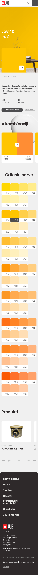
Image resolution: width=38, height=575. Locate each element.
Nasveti (7, 496)
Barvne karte (12, 77)
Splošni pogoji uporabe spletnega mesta (18, 562)
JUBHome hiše (11, 514)
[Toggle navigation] (35, 3)
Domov (4, 77)
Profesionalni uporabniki (10, 502)
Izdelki (6, 484)
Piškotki (6, 567)
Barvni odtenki (11, 479)
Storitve (7, 490)
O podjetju (9, 509)
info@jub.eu (7, 544)
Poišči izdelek (30, 110)
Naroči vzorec (12, 110)
